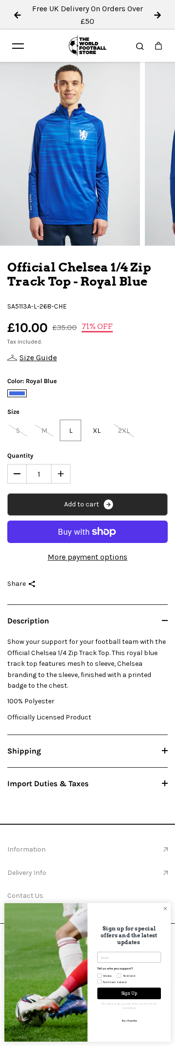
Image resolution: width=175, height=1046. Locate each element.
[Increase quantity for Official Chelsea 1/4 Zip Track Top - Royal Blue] (60, 474)
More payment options (87, 557)
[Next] (157, 15)
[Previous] (17, 15)
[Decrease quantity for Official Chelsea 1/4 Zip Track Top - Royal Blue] (17, 474)
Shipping (24, 750)
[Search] (140, 46)
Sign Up (129, 993)
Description (28, 620)
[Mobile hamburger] (18, 46)
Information (26, 849)
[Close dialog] (165, 908)
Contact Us (25, 895)
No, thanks (129, 1020)
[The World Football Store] (87, 46)
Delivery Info (26, 873)
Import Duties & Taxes (47, 783)
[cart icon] (158, 46)
